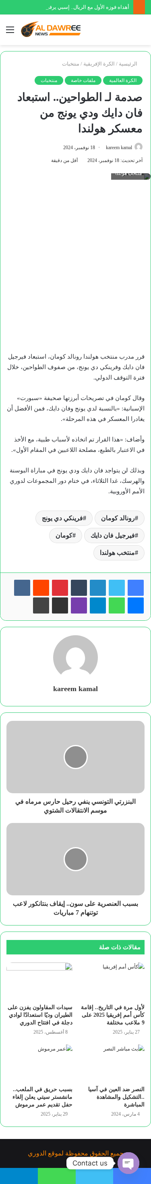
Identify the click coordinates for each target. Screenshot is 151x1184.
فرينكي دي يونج (62, 518)
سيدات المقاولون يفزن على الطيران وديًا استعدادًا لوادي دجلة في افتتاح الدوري (40, 1015)
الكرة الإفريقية (99, 64)
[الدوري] (52, 29)
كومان (64, 535)
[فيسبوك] (136, 588)
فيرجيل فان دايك (113, 535)
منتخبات (70, 64)
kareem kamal (119, 147)
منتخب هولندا (117, 552)
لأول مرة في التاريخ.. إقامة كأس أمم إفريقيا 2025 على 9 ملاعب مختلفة (113, 1015)
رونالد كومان (118, 518)
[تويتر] (117, 588)
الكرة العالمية (123, 80)
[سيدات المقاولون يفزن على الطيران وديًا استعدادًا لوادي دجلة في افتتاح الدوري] (39, 980)
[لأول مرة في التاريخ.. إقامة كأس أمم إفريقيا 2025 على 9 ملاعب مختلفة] (112, 980)
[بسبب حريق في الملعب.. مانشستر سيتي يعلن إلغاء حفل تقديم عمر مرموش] (39, 1062)
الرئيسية (129, 64)
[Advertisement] (75, 269)
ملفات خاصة (83, 80)
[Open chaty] (128, 1163)
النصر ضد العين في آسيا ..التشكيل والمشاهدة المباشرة (116, 1097)
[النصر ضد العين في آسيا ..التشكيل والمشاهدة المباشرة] (112, 1062)
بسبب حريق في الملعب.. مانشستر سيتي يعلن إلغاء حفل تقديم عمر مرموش (42, 1097)
